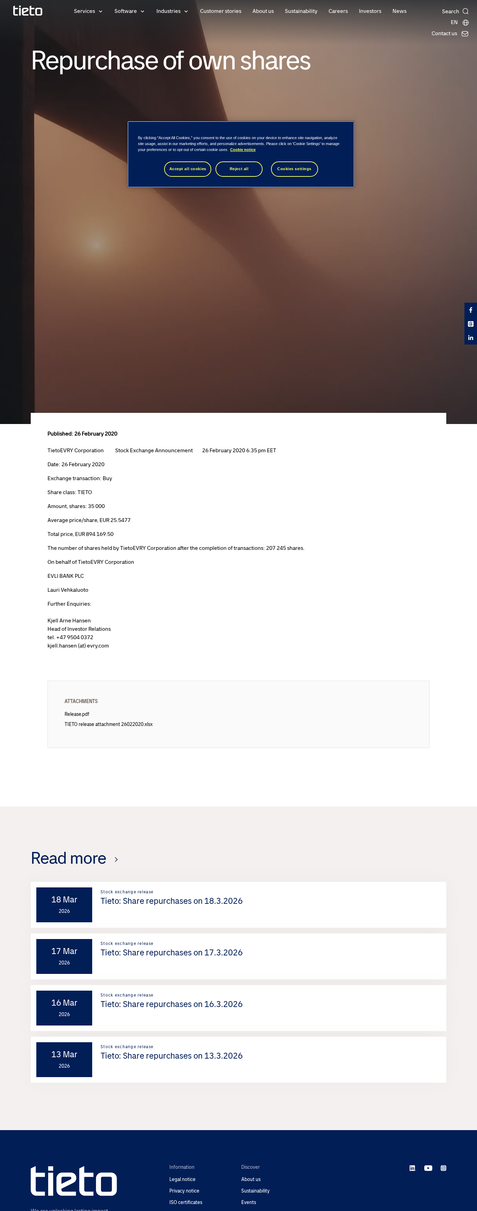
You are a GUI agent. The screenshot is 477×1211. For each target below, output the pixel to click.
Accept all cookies (187, 169)
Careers (338, 11)
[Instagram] (443, 1168)
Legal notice (182, 1179)
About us (263, 11)
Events (248, 1202)
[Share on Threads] (470, 323)
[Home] (27, 10)
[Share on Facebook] (470, 309)
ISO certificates (185, 1202)
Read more (68, 858)
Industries (168, 11)
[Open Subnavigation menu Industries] (186, 11)
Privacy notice (184, 1191)
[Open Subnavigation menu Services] (100, 11)
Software (126, 11)
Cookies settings (294, 169)
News (399, 11)
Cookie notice (243, 149)
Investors (370, 11)
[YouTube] (428, 1168)
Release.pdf (77, 714)
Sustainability (301, 11)
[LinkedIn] (413, 1168)
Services (84, 11)
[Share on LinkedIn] (470, 337)
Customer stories (220, 11)
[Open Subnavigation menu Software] (142, 11)
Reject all (239, 169)
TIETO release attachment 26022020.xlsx (109, 724)
